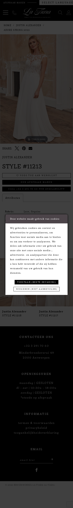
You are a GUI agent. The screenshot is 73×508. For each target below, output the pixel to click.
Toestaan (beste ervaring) (36, 282)
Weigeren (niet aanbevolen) (36, 289)
